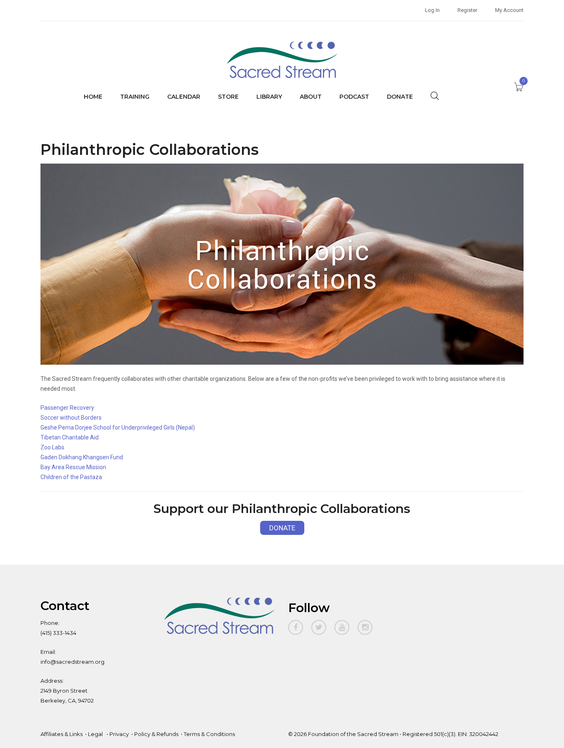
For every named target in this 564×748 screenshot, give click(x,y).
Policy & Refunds (156, 734)
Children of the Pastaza (71, 477)
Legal (96, 734)
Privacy (119, 734)
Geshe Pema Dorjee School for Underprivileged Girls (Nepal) (117, 427)
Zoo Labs (52, 447)
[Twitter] (318, 627)
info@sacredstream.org (72, 661)
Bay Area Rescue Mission (73, 467)
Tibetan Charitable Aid (69, 437)
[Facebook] (295, 627)
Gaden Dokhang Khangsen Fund (81, 457)
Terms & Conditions (209, 734)
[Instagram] (365, 627)
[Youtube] (341, 627)
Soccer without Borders (71, 417)
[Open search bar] (435, 96)
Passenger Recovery (67, 407)
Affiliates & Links (61, 734)
